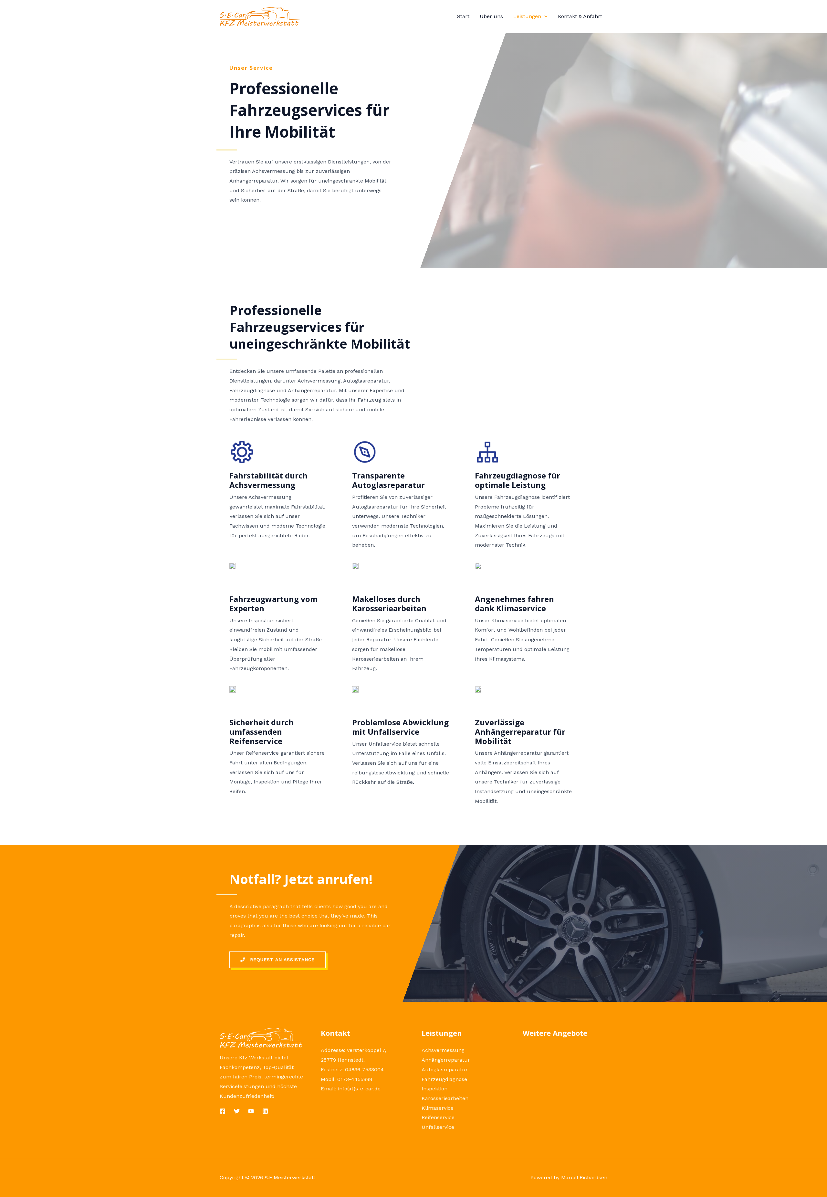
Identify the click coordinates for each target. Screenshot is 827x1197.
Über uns (491, 16)
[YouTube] (251, 1111)
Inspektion (434, 1089)
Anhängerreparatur (446, 1060)
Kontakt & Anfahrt (580, 16)
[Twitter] (237, 1111)
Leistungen (527, 16)
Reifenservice (438, 1117)
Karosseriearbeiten (445, 1098)
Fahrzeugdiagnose (444, 1079)
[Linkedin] (265, 1111)
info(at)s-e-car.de (359, 1089)
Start (463, 16)
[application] (544, 16)
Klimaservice (438, 1108)
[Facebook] (222, 1111)
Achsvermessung (443, 1050)
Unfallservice (438, 1127)
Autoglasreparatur (445, 1069)
